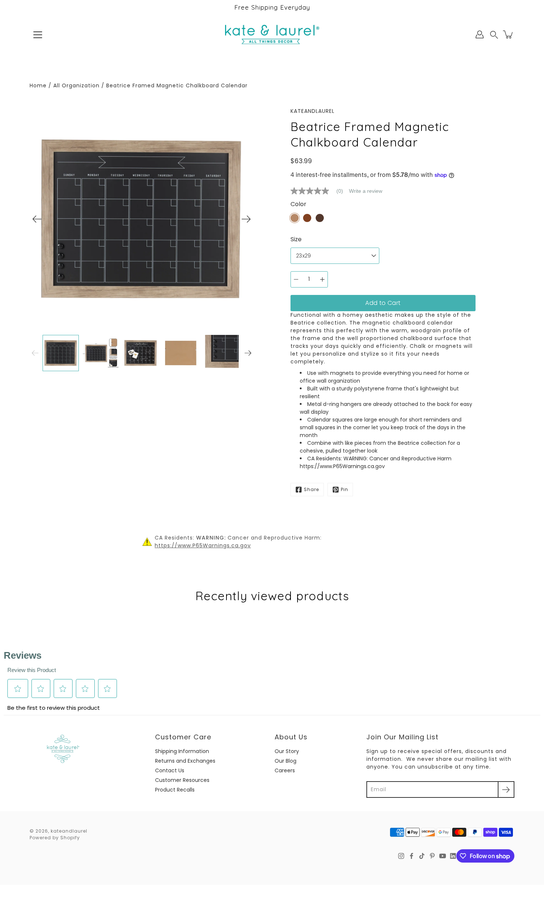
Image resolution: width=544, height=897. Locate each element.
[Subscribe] (506, 789)
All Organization (76, 85)
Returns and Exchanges (185, 761)
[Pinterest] (432, 856)
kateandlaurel (69, 831)
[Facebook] (411, 856)
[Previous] (37, 219)
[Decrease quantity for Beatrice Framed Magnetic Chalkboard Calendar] (296, 279)
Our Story (287, 751)
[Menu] (38, 35)
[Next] (246, 219)
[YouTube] (442, 856)
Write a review (365, 191)
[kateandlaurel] (272, 34)
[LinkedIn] (453, 856)
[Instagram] (401, 856)
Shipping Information (182, 751)
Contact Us (169, 770)
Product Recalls (175, 789)
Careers (285, 770)
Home (38, 85)
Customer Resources (182, 780)
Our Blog (285, 761)
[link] (320, 191)
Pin (344, 489)
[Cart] (508, 34)
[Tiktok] (422, 856)
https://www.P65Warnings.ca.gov (203, 545)
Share (311, 489)
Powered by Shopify (55, 837)
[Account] (480, 34)
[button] (494, 34)
